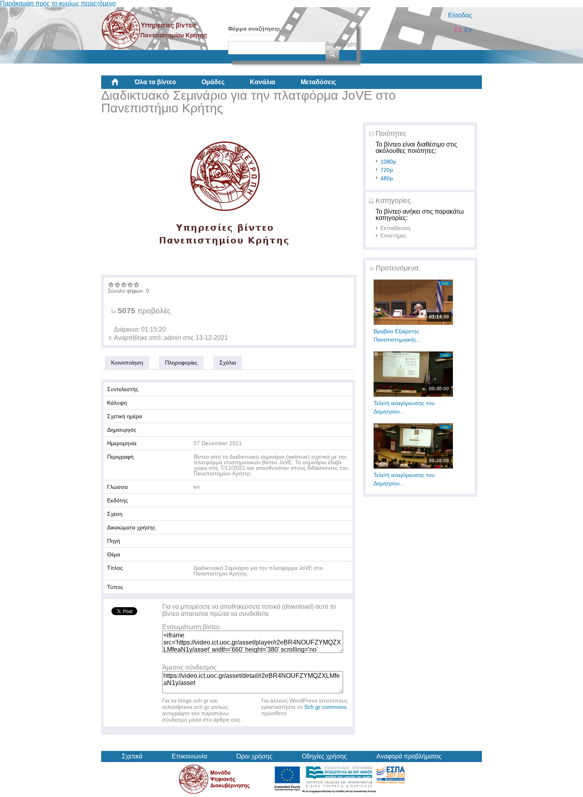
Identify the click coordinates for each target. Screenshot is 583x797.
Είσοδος (460, 15)
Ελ (458, 30)
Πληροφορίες (181, 362)
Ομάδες (212, 82)
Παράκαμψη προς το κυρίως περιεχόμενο (58, 3)
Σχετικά (132, 756)
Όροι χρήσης (254, 756)
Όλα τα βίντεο (155, 82)
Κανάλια (262, 82)
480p (386, 178)
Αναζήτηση (341, 44)
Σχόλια (227, 362)
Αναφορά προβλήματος (409, 756)
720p (386, 170)
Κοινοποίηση (127, 362)
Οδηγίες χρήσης (324, 756)
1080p (388, 161)
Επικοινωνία (189, 756)
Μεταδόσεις (318, 82)
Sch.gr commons (325, 707)
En (468, 30)
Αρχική (121, 85)
